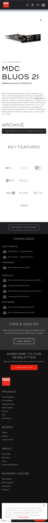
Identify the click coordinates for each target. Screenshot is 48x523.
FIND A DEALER (24, 341)
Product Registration (10, 465)
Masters (5, 436)
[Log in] (31, 5)
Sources (5, 411)
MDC (3, 415)
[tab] (24, 227)
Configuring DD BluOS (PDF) (18, 286)
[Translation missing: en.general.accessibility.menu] (43, 4)
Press (4, 461)
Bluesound (38, 98)
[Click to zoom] (41, 20)
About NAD (6, 454)
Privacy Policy (23, 517)
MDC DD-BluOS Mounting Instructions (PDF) (24, 280)
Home (4, 62)
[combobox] (5, 521)
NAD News (6, 458)
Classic (4, 433)
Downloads (6, 486)
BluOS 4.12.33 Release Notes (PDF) (21, 307)
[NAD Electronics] (6, 5)
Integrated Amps (8, 404)
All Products (6, 418)
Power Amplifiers (8, 397)
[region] (24, 186)
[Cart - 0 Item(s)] (38, 5)
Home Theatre (7, 408)
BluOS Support (7, 483)
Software (5, 490)
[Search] (27, 5)
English (4, 521)
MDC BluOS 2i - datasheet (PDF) (20, 251)
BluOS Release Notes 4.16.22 (19, 267)
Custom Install (7, 440)
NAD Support (7, 479)
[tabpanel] (24, 276)
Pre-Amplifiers (7, 401)
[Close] (43, 505)
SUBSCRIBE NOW (24, 367)
